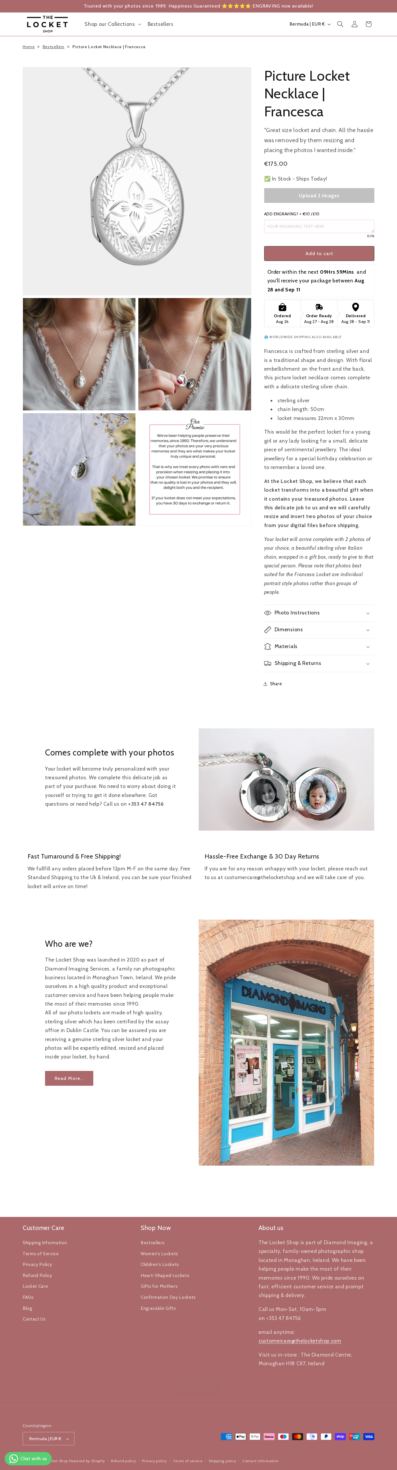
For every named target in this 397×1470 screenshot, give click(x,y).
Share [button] (276, 683)
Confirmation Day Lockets (168, 1297)
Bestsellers (54, 46)
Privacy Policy (37, 1264)
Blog (27, 1308)
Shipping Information (45, 1242)
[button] (112, 24)
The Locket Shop (53, 1461)
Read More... (69, 1078)
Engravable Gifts (158, 1308)
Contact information (260, 1461)
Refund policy (123, 1461)
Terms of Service (41, 1253)
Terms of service (187, 1461)
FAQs (28, 1297)
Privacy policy (154, 1461)
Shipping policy (222, 1461)
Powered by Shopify (87, 1461)
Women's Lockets (159, 1253)
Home (29, 46)
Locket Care (35, 1286)
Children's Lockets (160, 1264)
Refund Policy (37, 1275)
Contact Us (34, 1319)
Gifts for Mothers (159, 1286)
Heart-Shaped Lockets (165, 1275)
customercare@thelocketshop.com (300, 1341)
